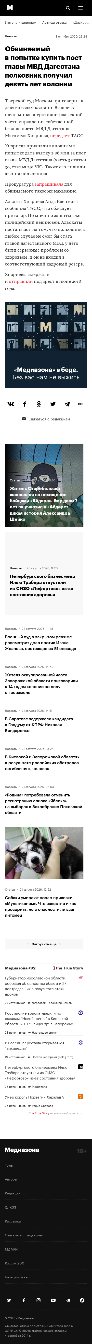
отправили (21, 282)
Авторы (11, 1178)
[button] (81, 8)
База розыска (16, 1276)
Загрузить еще (44, 944)
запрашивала (49, 185)
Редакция (12, 1192)
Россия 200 (14, 1262)
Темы (9, 1165)
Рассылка (13, 1220)
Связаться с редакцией (49, 418)
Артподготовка (54, 22)
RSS (12, 1207)
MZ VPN (11, 1249)
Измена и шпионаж (20, 22)
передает (60, 136)
